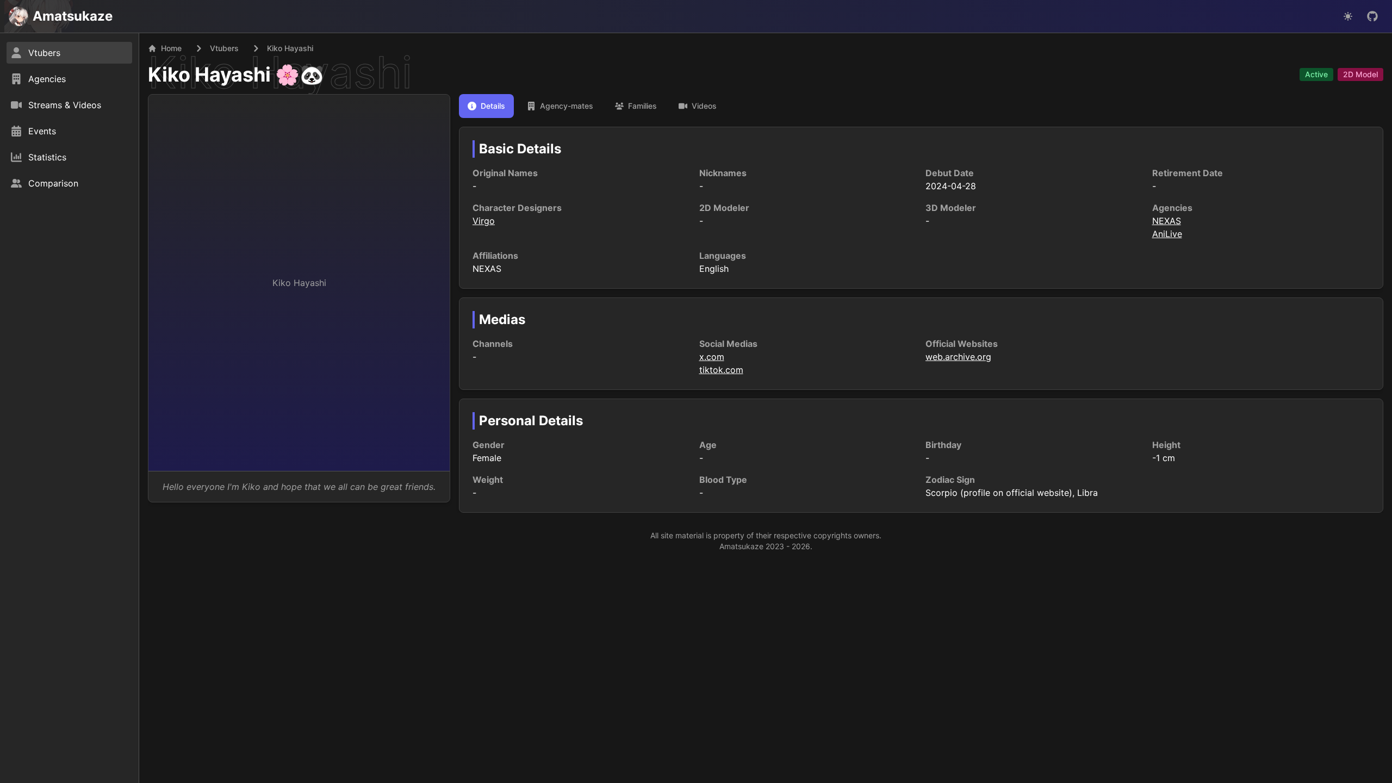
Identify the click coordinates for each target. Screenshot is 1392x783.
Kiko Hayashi (209, 74)
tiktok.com (721, 369)
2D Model (1360, 74)
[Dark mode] (1348, 16)
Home (171, 48)
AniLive (1167, 233)
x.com (711, 356)
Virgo (484, 220)
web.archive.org (958, 356)
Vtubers (224, 48)
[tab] (486, 106)
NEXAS (1166, 220)
